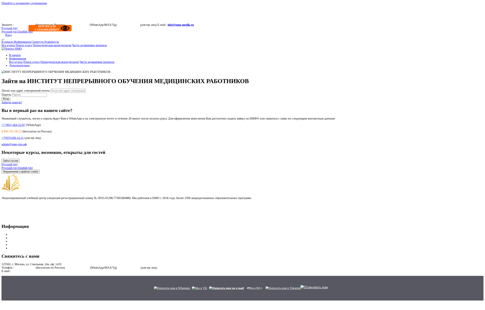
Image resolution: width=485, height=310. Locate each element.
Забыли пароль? (12, 102)
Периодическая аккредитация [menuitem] (59, 62)
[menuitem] (10, 167)
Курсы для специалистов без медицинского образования (45, 248)
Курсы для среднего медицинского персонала (38, 237)
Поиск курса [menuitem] (31, 62)
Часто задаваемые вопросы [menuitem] (97, 62)
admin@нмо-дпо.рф (14, 144)
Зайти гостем (10, 160)
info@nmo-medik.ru (181, 24)
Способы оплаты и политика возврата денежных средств (39, 208)
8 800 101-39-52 (24, 24)
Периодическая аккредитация (52, 45)
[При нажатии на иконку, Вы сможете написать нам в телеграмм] (283, 288)
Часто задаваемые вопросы (89, 45)
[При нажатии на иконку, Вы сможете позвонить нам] (314, 289)
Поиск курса (24, 45)
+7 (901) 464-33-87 (77, 24)
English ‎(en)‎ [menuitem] (25, 31)
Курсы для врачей (20, 234)
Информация (36, 41)
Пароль (6, 94)
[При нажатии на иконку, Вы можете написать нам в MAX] (255, 288)
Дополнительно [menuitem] (19, 65)
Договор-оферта (12, 201)
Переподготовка (19, 244)
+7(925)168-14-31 (128, 24)
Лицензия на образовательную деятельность (30, 204)
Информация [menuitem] (17, 58)
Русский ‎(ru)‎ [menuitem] (10, 31)
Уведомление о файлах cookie (20, 171)
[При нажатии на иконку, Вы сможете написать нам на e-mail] (226, 288)
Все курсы (8, 45)
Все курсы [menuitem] (16, 62)
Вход (8, 35)
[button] (9, 28)
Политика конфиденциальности (22, 218)
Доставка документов (16, 211)
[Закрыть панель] (3, 39)
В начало (8, 41)
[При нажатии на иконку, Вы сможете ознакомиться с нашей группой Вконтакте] (199, 288)
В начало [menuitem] (15, 55)
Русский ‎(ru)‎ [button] (9, 164)
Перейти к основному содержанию (24, 3)
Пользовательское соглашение (21, 215)
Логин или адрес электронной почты (26, 90)
